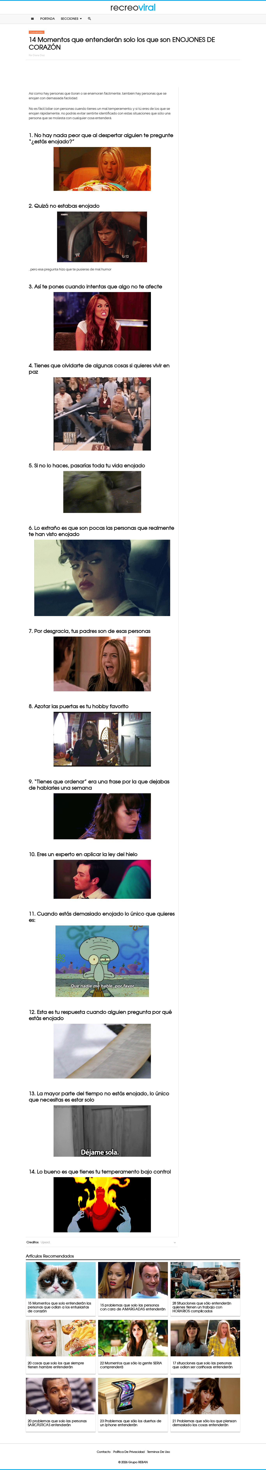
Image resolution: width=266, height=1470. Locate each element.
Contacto (104, 1452)
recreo (133, 7)
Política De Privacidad (128, 1452)
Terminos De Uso (158, 1452)
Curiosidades (36, 32)
